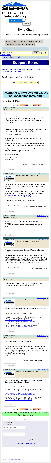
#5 (47, 278)
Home (5, 57)
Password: (8, 431)
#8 (47, 369)
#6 (47, 298)
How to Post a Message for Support (25, 82)
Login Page (43, 53)
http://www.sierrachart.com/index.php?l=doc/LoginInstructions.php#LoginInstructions (20, 196)
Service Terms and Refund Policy (11, 459)
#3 (47, 216)
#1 (47, 108)
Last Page (36, 105)
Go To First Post (41, 108)
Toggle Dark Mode (17, 21)
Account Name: (9, 423)
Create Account (5, 55)
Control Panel (28, 69)
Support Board (15, 57)
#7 (47, 336)
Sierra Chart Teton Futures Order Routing (19, 326)
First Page (24, 105)
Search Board (18, 69)
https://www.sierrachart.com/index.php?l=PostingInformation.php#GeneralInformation (20, 320)
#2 (47, 173)
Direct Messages (15, 71)
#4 (47, 239)
